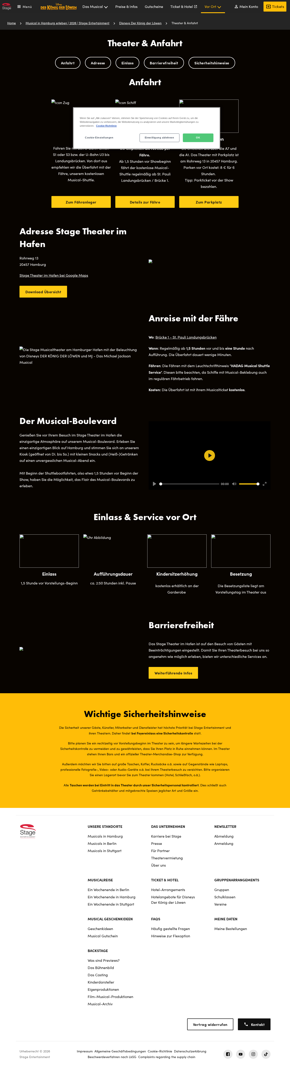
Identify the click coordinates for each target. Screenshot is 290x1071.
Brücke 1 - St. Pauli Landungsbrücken (186, 337)
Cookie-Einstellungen (99, 137)
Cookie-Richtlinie (106, 125)
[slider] (189, 484)
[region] (146, 128)
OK (198, 137)
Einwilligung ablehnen (159, 137)
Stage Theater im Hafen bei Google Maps (53, 275)
